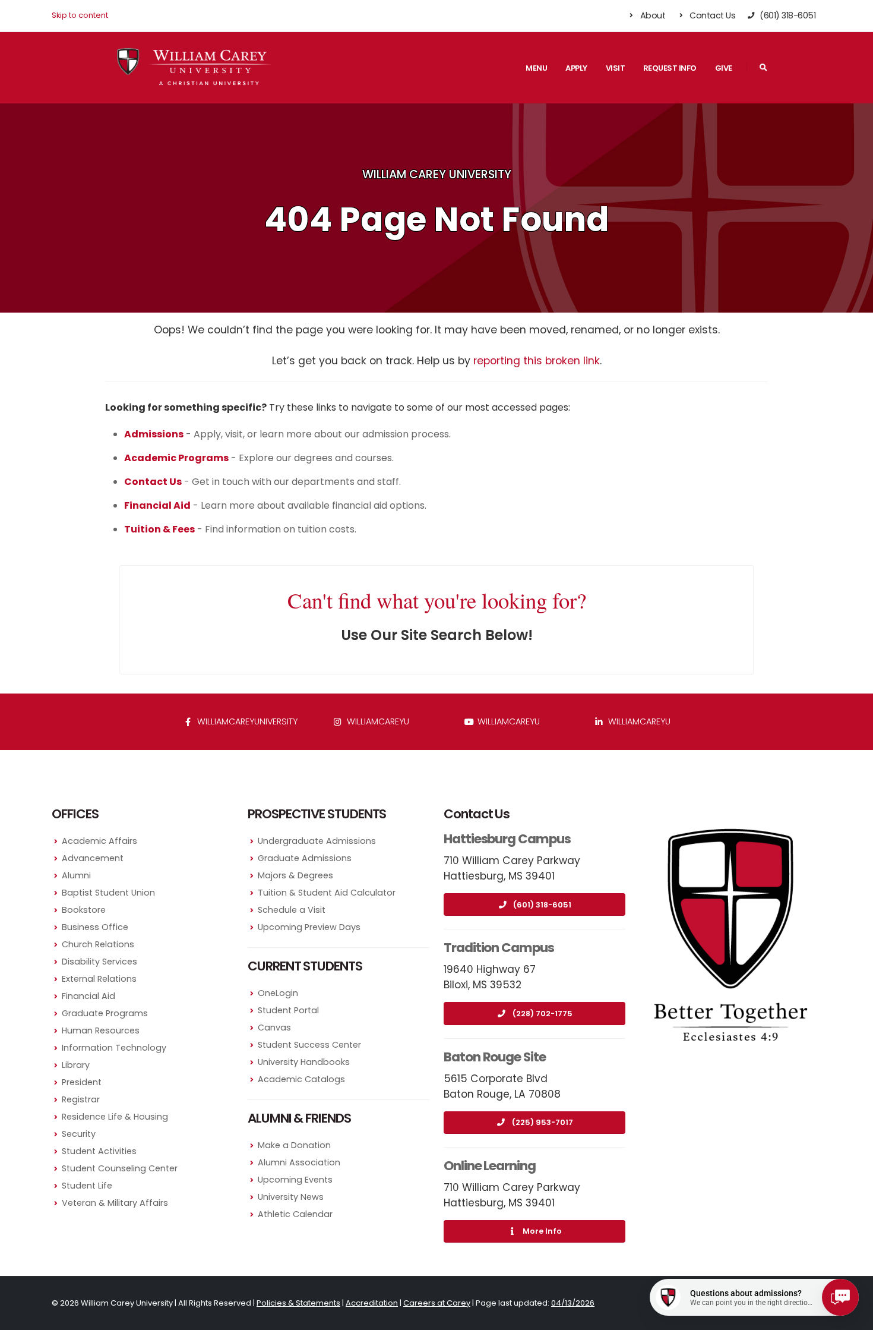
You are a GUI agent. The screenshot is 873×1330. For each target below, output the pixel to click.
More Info (542, 1231)
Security (79, 1134)
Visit (615, 68)
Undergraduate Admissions (317, 841)
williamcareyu (376, 721)
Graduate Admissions (305, 858)
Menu (536, 68)
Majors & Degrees (295, 875)
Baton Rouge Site (495, 1057)
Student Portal (288, 1010)
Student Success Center (309, 1045)
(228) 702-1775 (542, 1013)
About (651, 15)
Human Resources (101, 1030)
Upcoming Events (295, 1180)
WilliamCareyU (507, 721)
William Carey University (436, 174)
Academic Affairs (99, 841)
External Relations (99, 979)
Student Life (87, 1186)
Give (723, 68)
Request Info (670, 68)
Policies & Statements (298, 1303)
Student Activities (99, 1151)
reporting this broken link (536, 361)
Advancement (93, 858)
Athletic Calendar (295, 1214)
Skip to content (80, 15)
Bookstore (84, 910)
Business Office (95, 927)
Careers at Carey (436, 1303)
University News (291, 1197)
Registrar (81, 1099)
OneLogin (278, 993)
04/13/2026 (572, 1303)
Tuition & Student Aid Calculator (327, 893)
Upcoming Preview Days (309, 927)
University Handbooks (304, 1062)
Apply (576, 68)
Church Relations (98, 944)
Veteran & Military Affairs (115, 1203)
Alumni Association (299, 1162)
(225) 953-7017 (542, 1122)
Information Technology (114, 1048)
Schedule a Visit (291, 910)
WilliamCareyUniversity (246, 721)
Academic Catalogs (301, 1079)
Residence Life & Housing (115, 1117)
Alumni (76, 875)
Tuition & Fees (159, 529)
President (82, 1082)
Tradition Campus (499, 947)
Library (76, 1065)
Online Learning (490, 1165)
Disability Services (99, 961)
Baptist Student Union (108, 893)
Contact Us (712, 15)
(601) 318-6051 (542, 905)
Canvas (274, 1027)
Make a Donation (294, 1145)
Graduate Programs (105, 1013)
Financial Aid (88, 996)
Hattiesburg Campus (507, 839)
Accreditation (372, 1303)
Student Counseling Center (120, 1168)
